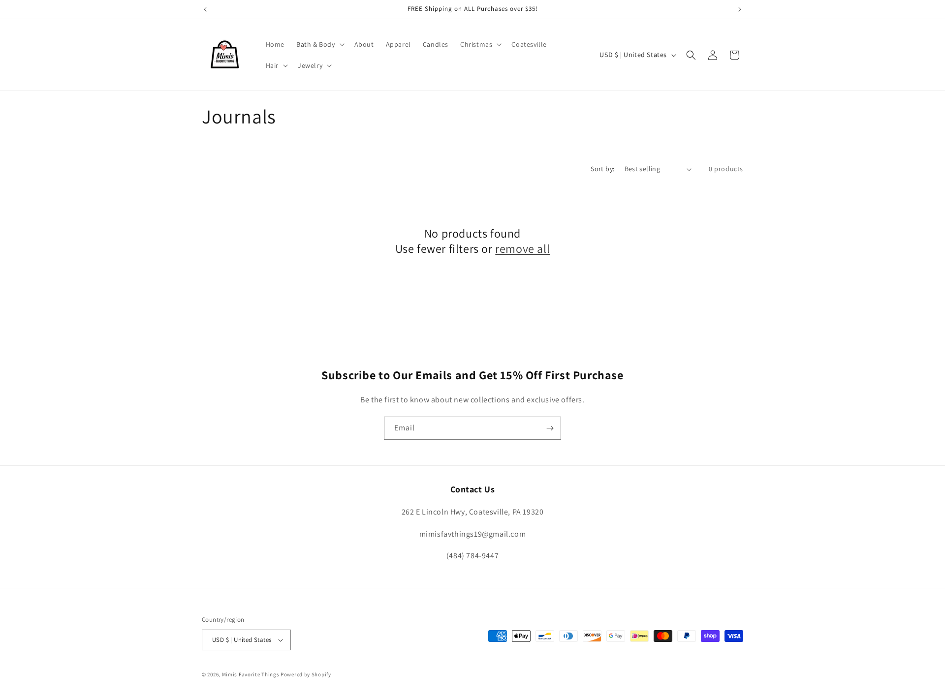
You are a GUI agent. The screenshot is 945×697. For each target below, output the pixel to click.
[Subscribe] (550, 428)
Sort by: (602, 168)
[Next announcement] (740, 9)
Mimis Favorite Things (251, 674)
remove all (522, 248)
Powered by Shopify (306, 674)
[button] (319, 44)
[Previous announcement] (205, 9)
